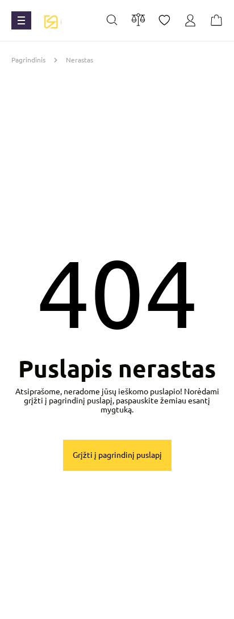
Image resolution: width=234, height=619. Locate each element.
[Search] (112, 21)
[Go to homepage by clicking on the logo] (50, 20)
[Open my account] (190, 21)
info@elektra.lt (125, 605)
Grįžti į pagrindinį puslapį (117, 455)
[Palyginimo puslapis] (138, 19)
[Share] (164, 21)
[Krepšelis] (216, 21)
